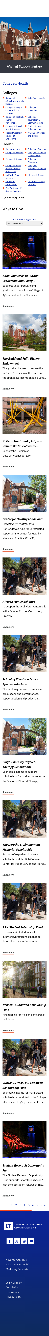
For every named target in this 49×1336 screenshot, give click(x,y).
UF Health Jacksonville (11, 183)
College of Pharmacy (32, 160)
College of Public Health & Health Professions (13, 168)
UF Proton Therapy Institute (36, 183)
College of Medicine (14, 152)
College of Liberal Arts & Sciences (14, 127)
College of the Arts (36, 98)
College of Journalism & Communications (35, 120)
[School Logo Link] (23, 1226)
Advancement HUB (16, 1259)
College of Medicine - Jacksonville (37, 154)
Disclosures (12, 1292)
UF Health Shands (36, 175)
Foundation (12, 1287)
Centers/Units (13, 198)
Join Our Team (14, 1282)
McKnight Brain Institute (12, 176)
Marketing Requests (17, 1269)
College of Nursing (14, 159)
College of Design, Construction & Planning (14, 110)
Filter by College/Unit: (24, 219)
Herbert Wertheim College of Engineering (14, 136)
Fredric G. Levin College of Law (34, 127)
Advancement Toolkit (18, 1264)
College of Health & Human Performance (15, 120)
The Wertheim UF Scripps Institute (13, 189)
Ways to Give (13, 208)
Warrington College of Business (36, 134)
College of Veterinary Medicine (37, 167)
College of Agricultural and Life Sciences (15, 101)
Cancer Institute (13, 149)
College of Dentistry (37, 149)
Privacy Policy (13, 1296)
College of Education (32, 109)
